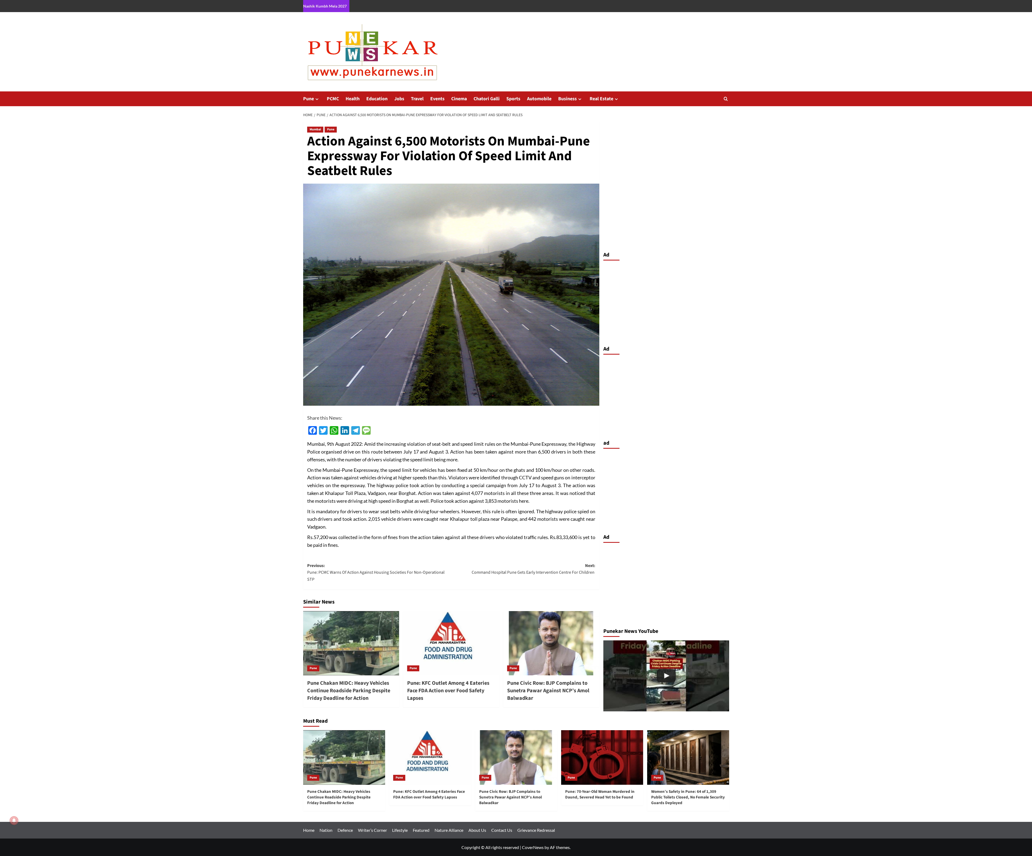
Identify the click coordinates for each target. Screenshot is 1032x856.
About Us (477, 830)
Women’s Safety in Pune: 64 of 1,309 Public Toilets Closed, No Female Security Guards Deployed (688, 797)
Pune (308, 98)
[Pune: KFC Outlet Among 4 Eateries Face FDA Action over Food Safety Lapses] (451, 643)
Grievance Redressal (536, 830)
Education (377, 98)
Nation (326, 830)
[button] (725, 99)
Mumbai (315, 129)
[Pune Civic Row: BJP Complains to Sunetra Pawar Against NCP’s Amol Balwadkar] (551, 643)
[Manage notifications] (14, 820)
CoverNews (533, 847)
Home (308, 830)
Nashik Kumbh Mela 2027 (325, 6)
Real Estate (601, 98)
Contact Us (501, 830)
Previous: (376, 572)
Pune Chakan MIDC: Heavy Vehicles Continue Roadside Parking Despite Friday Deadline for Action (348, 690)
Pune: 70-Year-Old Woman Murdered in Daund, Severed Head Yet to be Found (600, 794)
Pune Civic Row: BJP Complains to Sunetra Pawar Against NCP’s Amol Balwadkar (548, 690)
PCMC (333, 98)
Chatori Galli (487, 98)
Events (437, 98)
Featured (421, 830)
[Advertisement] (666, 301)
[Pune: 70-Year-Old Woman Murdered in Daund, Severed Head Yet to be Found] (602, 757)
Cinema (459, 98)
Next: (533, 569)
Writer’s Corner (372, 830)
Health (353, 98)
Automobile (539, 98)
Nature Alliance (449, 830)
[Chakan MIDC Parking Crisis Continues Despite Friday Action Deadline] (666, 675)
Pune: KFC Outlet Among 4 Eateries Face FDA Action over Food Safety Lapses (448, 690)
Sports (513, 98)
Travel (417, 98)
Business (567, 98)
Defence (345, 830)
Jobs (399, 98)
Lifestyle (400, 830)
